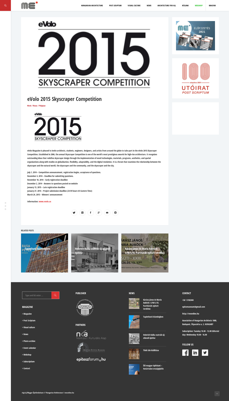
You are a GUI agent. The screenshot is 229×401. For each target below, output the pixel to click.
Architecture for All (166, 5)
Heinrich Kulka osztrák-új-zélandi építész (154, 336)
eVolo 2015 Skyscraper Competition (64, 98)
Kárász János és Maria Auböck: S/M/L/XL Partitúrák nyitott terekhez (152, 304)
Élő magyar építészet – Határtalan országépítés (153, 367)
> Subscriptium (28, 361)
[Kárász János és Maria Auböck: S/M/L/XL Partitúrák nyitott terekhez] (134, 303)
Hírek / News (32, 105)
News (149, 5)
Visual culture (134, 5)
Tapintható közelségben (37, 248)
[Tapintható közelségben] (134, 321)
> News (25, 334)
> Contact (26, 368)
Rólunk (185, 5)
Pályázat (42, 105)
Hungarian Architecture (92, 5)
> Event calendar (29, 347)
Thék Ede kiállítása (151, 350)
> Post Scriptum (28, 320)
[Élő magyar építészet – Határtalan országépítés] (134, 369)
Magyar (212, 5)
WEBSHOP (199, 5)
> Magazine (27, 313)
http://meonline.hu (190, 313)
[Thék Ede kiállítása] (134, 354)
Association (187, 320)
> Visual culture (28, 327)
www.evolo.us (45, 201)
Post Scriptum (115, 5)
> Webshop (26, 354)
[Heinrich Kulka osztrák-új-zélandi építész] (134, 338)
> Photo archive (28, 341)
